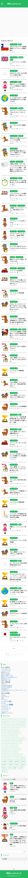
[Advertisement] (14, 22)
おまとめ (3, 703)
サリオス (4, 735)
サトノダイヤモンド (15, 732)
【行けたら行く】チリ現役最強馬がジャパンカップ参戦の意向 (18, 48)
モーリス (20, 755)
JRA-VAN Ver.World (6, 685)
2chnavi (3, 695)
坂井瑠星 (23, 761)
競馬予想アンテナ (6, 679)
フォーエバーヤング (15, 748)
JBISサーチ (4, 684)
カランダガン (22, 76)
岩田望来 (4, 764)
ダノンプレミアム (6, 742)
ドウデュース (14, 745)
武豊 (19, 530)
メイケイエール (5, 755)
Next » (14, 648)
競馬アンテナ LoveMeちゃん (9, 677)
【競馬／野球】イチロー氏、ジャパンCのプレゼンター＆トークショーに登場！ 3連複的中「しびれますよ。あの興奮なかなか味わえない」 (18, 167)
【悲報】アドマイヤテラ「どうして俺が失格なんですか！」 (18, 209)
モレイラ (13, 755)
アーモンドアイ (12, 719)
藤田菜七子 (4, 771)
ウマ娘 (3, 722)
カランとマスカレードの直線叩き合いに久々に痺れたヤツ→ (18, 195)
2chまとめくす (5, 696)
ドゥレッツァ (22, 272)
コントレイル (15, 729)
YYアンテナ (4, 699)
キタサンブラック (21, 726)
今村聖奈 (10, 761)
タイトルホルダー (21, 738)
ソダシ (12, 738)
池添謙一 (15, 767)
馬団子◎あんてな (6, 680)
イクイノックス (22, 719)
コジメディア (4, 711)
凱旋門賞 (17, 761)
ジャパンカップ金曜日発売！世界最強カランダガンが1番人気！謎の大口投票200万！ (18, 320)
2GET (2, 698)
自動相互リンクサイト (7, 713)
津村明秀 (21, 89)
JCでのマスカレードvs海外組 (18, 613)
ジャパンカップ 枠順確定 (17, 370)
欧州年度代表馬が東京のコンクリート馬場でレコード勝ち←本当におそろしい (18, 152)
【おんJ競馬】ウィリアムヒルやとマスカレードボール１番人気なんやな (18, 468)
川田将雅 (10, 764)
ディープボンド (5, 745)
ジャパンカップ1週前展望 (17, 502)
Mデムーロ (4, 719)
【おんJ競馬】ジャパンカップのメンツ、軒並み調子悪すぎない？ (18, 384)
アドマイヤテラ (21, 213)
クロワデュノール (23, 224)
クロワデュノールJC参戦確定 (18, 406)
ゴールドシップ (5, 732)
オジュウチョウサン (21, 722)
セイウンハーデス (22, 141)
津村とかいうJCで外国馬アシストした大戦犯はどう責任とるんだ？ (18, 86)
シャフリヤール (5, 738)
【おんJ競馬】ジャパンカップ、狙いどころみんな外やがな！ (18, 359)
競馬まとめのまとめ (14, 4)
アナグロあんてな (6, 708)
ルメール (15, 758)
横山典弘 (23, 764)
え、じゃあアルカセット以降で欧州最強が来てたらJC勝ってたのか (18, 99)
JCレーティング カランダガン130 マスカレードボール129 (18, 112)
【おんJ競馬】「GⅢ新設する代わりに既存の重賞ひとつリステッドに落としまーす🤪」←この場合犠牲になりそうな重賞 (18, 840)
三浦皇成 (4, 761)
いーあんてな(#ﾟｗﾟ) (7, 701)
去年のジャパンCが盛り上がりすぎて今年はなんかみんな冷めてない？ (18, 281)
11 (21, 654)
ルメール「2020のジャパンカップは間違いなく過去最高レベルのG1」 (18, 455)
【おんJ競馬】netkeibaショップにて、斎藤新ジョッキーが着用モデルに (18, 787)
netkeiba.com (5, 688)
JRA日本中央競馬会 (6, 687)
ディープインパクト (16, 742)
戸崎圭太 (17, 764)
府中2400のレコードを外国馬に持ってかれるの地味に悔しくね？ (18, 182)
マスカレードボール (14, 238)
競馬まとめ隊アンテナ (7, 675)
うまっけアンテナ (6, 670)
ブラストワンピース (6, 751)
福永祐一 (21, 767)
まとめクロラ (4, 706)
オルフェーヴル (5, 726)
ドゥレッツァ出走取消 (16, 270)
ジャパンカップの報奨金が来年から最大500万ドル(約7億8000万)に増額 (18, 515)
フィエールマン (5, 748)
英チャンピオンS (22, 65)
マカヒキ (15, 751)
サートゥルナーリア (13, 735)
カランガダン (22, 263)
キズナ (12, 726)
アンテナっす (4, 709)
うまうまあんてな (6, 669)
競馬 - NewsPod (5, 674)
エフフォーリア (11, 722)
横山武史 (4, 767)
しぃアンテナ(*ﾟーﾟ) (7, 704)
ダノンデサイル (22, 237)
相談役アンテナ (5, 672)
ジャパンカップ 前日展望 (17, 293)
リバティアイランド (6, 758)
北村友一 (12, 226)
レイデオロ (22, 758)
